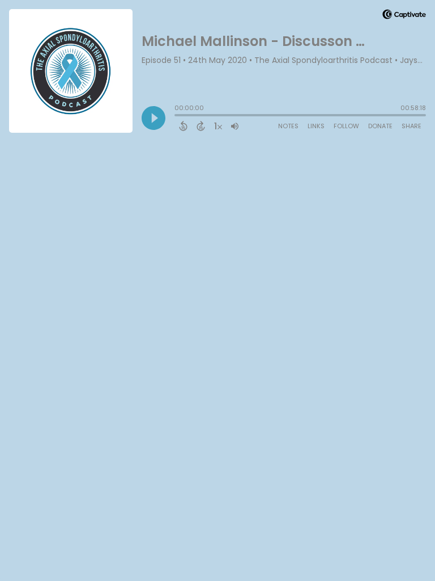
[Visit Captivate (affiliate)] (404, 16)
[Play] (153, 118)
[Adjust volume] (235, 126)
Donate (380, 125)
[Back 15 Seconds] (183, 126)
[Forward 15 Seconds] (201, 126)
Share (411, 125)
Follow (346, 125)
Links (316, 125)
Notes (288, 125)
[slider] (177, 116)
